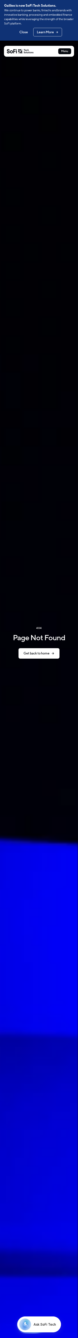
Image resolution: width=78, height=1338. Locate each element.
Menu (64, 51)
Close (23, 32)
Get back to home (36, 653)
